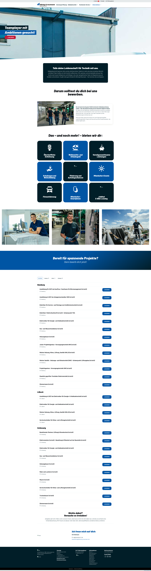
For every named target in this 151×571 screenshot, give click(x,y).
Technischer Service (84, 4)
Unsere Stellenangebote (108, 551)
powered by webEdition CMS (147, 570)
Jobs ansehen (11, 37)
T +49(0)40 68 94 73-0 (60, 555)
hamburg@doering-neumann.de (62, 557)
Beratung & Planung (61, 4)
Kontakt (102, 1)
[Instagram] (108, 556)
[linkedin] (110, 556)
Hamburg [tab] (46, 278)
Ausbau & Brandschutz (93, 563)
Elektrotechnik (91, 558)
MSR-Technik (91, 559)
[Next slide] (148, 227)
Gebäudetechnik (72, 4)
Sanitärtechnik (91, 561)
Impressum (71, 568)
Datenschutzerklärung (78, 568)
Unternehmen (96, 4)
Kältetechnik (91, 555)
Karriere (96, 1)
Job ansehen (106, 289)
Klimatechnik (91, 556)
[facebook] (105, 556)
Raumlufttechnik (92, 554)
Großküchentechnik (92, 564)
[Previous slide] (2, 227)
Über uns (90, 551)
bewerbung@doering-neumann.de (81, 539)
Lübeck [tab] (53, 278)
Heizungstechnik (92, 560)
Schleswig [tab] (60, 278)
